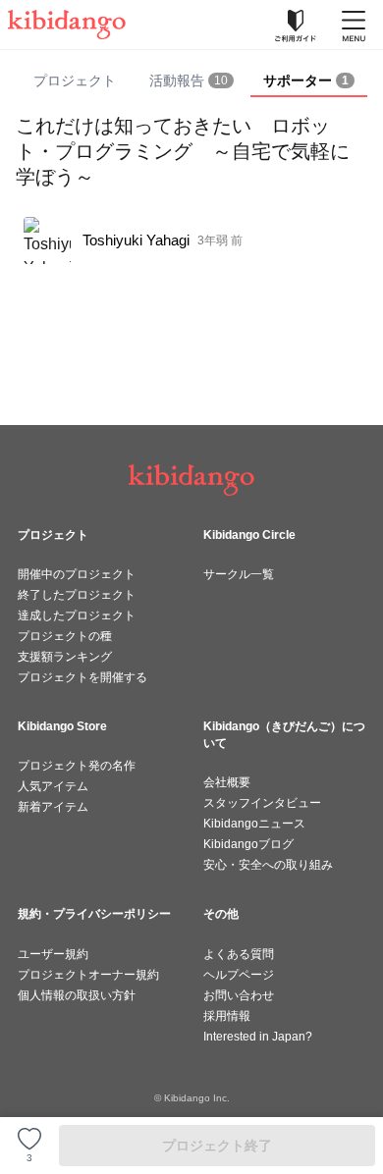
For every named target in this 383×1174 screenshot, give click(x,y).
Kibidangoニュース (254, 823)
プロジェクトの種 (65, 636)
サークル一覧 (238, 574)
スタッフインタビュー (262, 803)
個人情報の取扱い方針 (77, 995)
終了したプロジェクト (77, 595)
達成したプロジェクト (77, 615)
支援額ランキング (65, 657)
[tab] (191, 81)
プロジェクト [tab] (74, 80)
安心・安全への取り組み (268, 865)
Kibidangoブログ (248, 844)
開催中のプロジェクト (77, 574)
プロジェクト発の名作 (77, 766)
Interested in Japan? (257, 1036)
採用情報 (226, 1016)
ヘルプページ (238, 975)
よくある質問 (238, 954)
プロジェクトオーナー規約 (88, 975)
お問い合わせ (238, 995)
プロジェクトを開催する (82, 677)
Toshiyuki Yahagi (136, 240)
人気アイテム (53, 786)
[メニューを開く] (353, 24)
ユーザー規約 (53, 954)
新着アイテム (53, 807)
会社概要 (226, 782)
